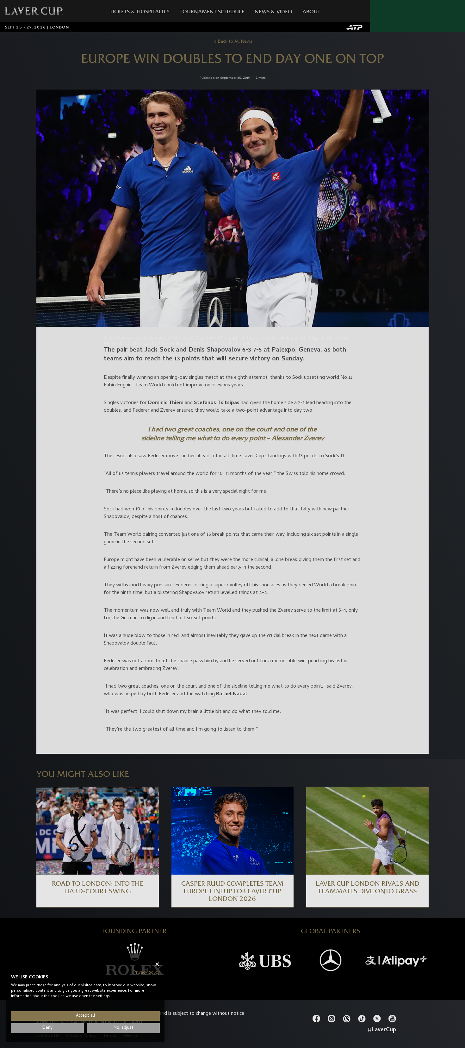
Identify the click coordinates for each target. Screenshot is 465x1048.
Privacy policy (146, 972)
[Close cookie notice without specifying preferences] (157, 964)
